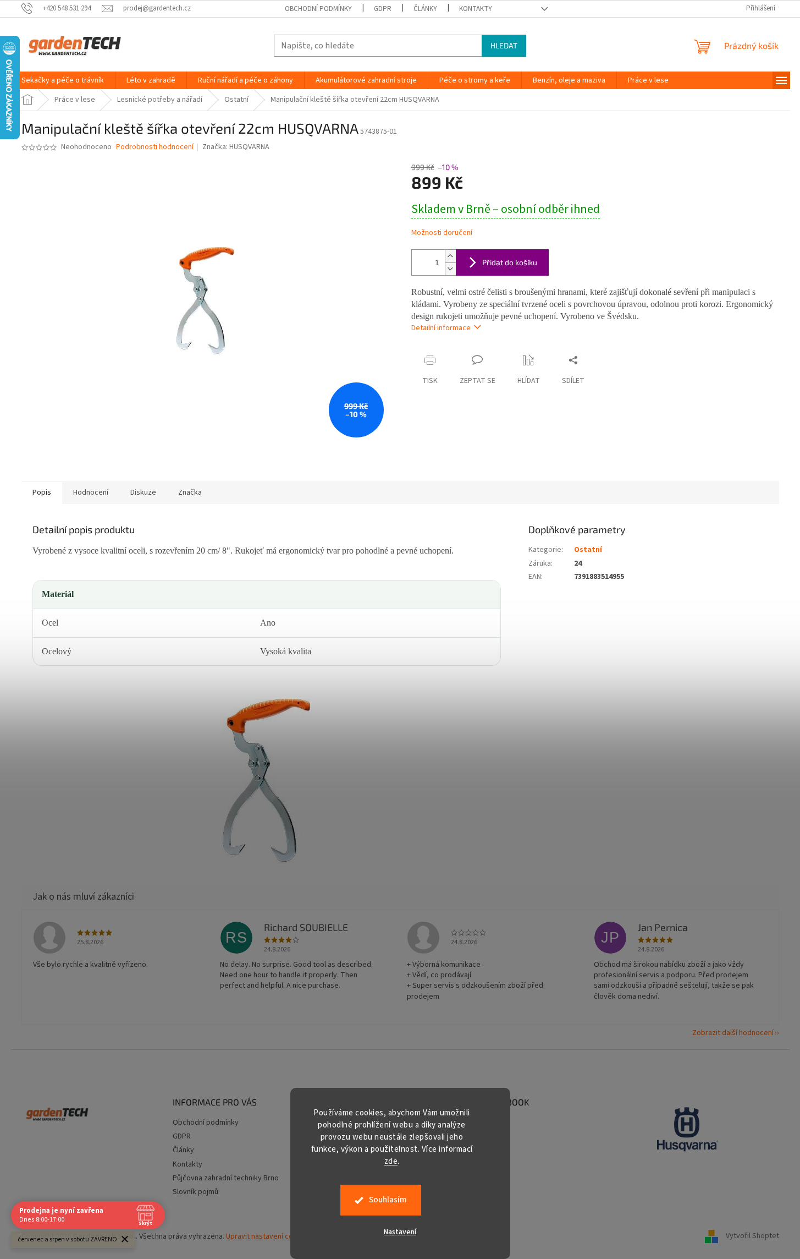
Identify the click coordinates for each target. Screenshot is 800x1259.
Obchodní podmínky (318, 9)
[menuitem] (62, 80)
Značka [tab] (190, 492)
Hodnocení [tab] (90, 492)
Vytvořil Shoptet (752, 1236)
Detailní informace (441, 327)
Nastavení (400, 1232)
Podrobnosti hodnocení (155, 147)
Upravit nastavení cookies (268, 1236)
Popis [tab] (41, 492)
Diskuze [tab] (143, 492)
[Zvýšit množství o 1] (450, 256)
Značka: (235, 146)
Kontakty (475, 9)
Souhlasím (388, 1200)
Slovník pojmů (195, 1191)
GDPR (382, 9)
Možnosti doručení (441, 233)
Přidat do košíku (509, 262)
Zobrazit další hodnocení (733, 1032)
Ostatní (588, 549)
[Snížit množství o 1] (450, 268)
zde (391, 1161)
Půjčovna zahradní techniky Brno (226, 1178)
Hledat (503, 45)
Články (425, 9)
